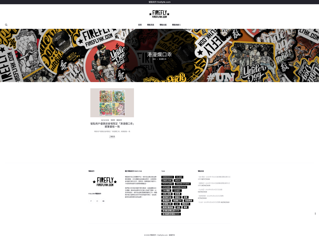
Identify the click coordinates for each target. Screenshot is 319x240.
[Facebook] (90, 200)
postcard (168, 184)
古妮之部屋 (167, 194)
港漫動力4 (177, 200)
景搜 (185, 197)
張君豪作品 (167, 197)
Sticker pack (179, 187)
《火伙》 (177, 190)
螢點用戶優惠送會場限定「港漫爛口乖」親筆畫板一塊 (112, 125)
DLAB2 (179, 177)
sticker (166, 187)
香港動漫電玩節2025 (171, 210)
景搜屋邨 (166, 200)
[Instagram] (97, 200)
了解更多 (112, 136)
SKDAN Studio (183, 184)
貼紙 (178, 207)
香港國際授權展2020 (171, 214)
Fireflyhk (167, 180)
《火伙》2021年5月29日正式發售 (209, 202)
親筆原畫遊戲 (168, 207)
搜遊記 (177, 197)
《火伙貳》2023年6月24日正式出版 (210, 190)
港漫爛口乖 (167, 204)
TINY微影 (166, 190)
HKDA (177, 180)
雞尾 (185, 207)
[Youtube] (103, 200)
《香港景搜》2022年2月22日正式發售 (211, 196)
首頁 (140, 25)
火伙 (176, 204)
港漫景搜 (188, 200)
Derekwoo (168, 177)
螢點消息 (150, 25)
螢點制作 (119, 120)
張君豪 (113, 120)
